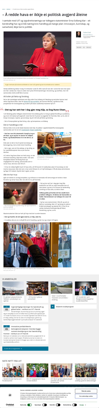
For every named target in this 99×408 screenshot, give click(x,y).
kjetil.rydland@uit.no (88, 34)
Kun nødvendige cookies (86, 396)
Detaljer (82, 405)
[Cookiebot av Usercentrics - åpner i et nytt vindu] (10, 405)
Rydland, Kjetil (87, 32)
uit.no (3, 9)
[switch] (44, 405)
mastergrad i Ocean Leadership (31, 130)
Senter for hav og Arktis (31, 101)
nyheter (8, 9)
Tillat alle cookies (86, 391)
